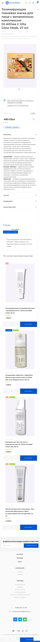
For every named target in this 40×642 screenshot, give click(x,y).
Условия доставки (20, 592)
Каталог (20, 554)
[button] (19, 89)
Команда (20, 574)
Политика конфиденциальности (20, 594)
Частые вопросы (20, 584)
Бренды (20, 558)
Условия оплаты (20, 589)
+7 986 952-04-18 (20, 607)
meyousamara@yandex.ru (21, 611)
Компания (20, 568)
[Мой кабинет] (33, 3)
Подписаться (31, 545)
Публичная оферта (20, 597)
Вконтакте (15, 619)
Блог (20, 561)
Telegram (20, 619)
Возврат (20, 587)
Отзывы (20, 571)
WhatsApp (25, 619)
